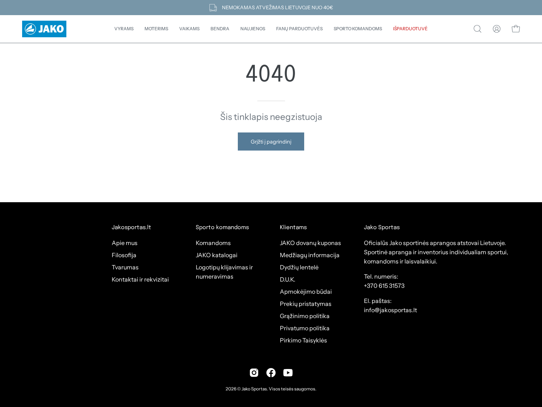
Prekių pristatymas (305, 303)
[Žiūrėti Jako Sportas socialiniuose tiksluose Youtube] (287, 372)
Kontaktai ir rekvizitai (140, 279)
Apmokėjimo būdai (306, 291)
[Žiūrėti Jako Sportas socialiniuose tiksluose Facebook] (271, 372)
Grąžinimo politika (305, 316)
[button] (220, 29)
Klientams (293, 228)
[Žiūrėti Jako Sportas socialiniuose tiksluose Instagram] (254, 372)
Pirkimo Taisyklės (303, 340)
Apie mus (125, 242)
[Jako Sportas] (44, 29)
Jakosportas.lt (131, 228)
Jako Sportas (254, 389)
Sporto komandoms (222, 228)
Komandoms (213, 242)
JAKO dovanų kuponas (310, 242)
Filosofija (124, 255)
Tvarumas (125, 267)
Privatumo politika (305, 328)
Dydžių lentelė (299, 267)
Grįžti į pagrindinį (271, 141)
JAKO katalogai (216, 255)
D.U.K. (287, 279)
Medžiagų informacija (310, 255)
